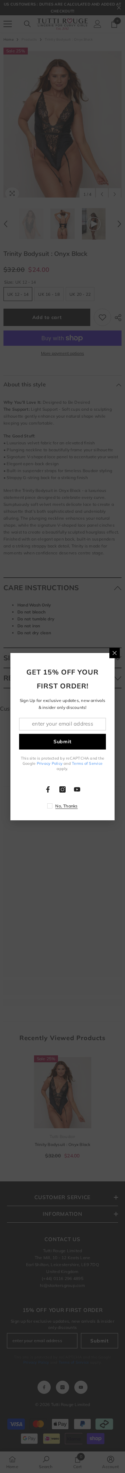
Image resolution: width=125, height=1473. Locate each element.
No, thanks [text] (66, 806)
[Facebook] (48, 789)
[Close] (114, 652)
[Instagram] (62, 789)
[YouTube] (77, 789)
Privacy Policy (49, 763)
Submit (62, 741)
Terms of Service (87, 763)
